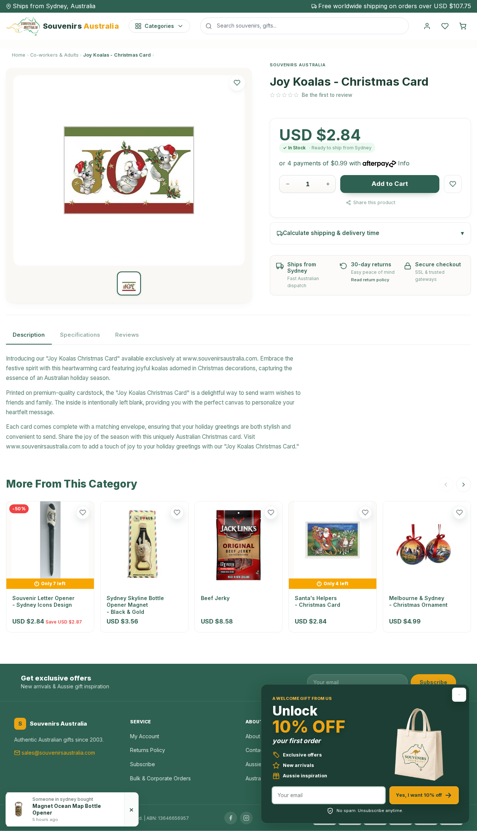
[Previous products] (445, 484)
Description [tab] (29, 335)
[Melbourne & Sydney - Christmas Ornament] (427, 545)
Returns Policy (147, 750)
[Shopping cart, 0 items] (463, 26)
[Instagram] (246, 818)
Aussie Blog (260, 764)
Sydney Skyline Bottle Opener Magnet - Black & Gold (135, 605)
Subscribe (433, 682)
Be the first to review (327, 95)
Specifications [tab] (80, 335)
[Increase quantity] (328, 184)
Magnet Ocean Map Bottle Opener (66, 809)
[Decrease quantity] (287, 184)
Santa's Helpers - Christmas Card (317, 601)
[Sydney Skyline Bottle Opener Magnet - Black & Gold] (144, 545)
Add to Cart (390, 183)
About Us (257, 736)
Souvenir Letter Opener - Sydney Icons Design (43, 601)
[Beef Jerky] (238, 545)
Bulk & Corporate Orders (160, 778)
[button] (237, 82)
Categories (159, 26)
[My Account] (427, 26)
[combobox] (304, 26)
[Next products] (463, 484)
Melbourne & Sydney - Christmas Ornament (418, 601)
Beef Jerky (215, 598)
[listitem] (129, 283)
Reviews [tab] (127, 335)
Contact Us (259, 750)
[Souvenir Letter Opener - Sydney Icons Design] (50, 539)
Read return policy (370, 279)
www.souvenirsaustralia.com (220, 358)
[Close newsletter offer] (459, 695)
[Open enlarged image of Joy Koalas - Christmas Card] (128, 170)
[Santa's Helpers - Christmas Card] (332, 539)
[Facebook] (230, 818)
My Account (144, 736)
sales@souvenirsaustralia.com (58, 752)
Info (404, 163)
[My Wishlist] (445, 26)
